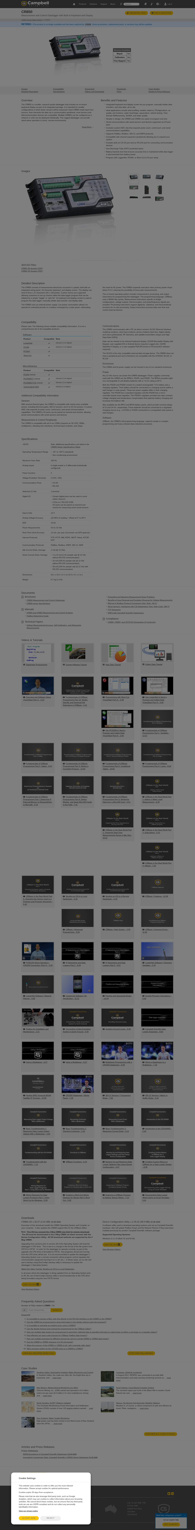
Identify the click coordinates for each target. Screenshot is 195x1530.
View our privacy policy (28, 1511)
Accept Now (29, 1518)
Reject (51, 1518)
